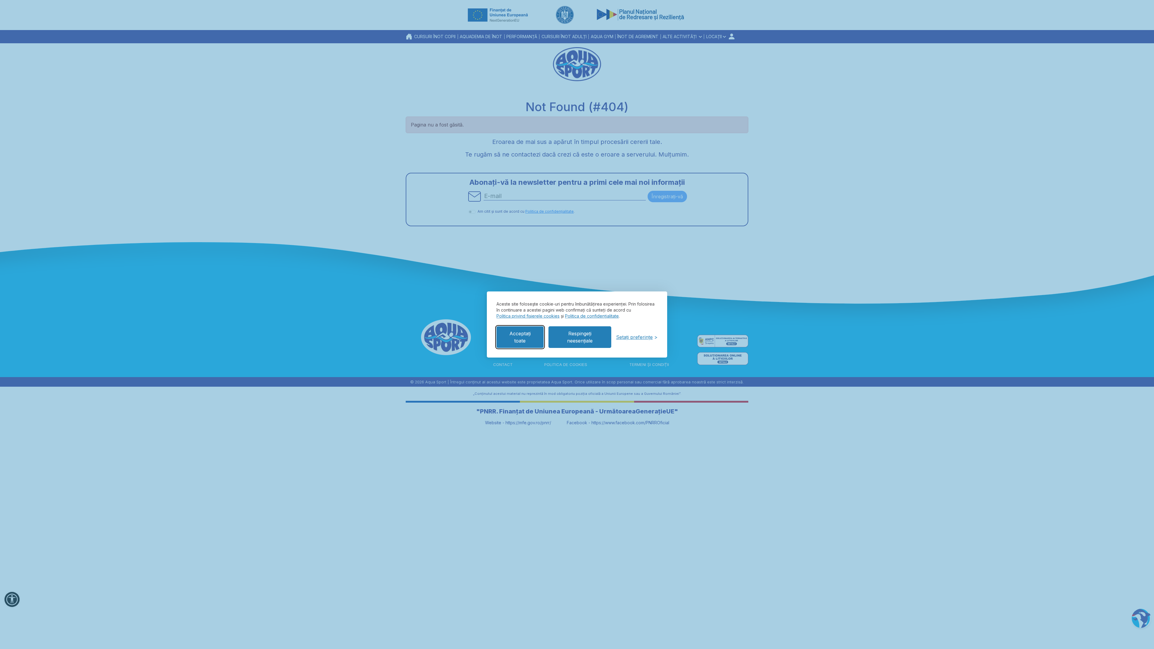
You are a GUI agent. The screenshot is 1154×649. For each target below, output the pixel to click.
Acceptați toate (520, 337)
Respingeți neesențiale (580, 337)
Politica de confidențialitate (592, 315)
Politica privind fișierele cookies (528, 315)
